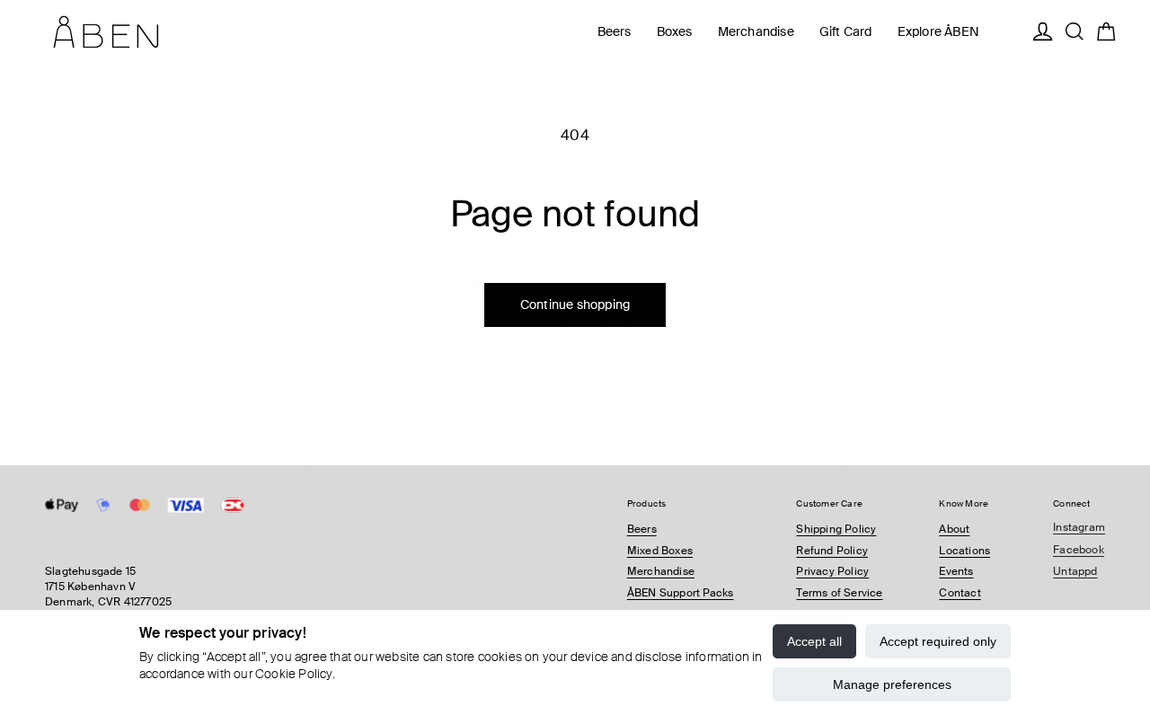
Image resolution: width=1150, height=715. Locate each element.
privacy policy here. (583, 463)
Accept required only (938, 641)
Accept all (814, 641)
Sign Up (575, 401)
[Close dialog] (821, 227)
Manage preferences (892, 684)
